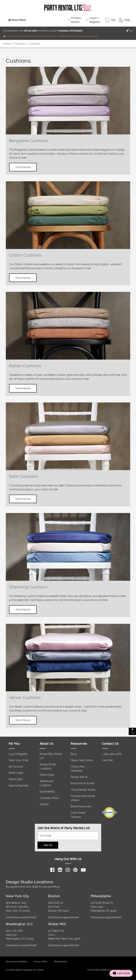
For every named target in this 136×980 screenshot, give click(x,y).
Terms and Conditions (16, 961)
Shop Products (23, 167)
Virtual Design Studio (83, 789)
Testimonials (47, 774)
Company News (49, 798)
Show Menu (18, 20)
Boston (54, 896)
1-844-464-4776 (111, 754)
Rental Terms (60, 961)
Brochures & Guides (83, 783)
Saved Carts (16, 779)
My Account (16, 766)
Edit (131, 31)
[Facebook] (52, 870)
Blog (73, 754)
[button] (121, 973)
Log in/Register (18, 754)
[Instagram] (68, 870)
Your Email (43, 833)
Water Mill (57, 924)
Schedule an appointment (21, 917)
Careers (44, 804)
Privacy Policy (40, 961)
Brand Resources (81, 806)
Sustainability (47, 791)
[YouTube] (83, 870)
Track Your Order (19, 760)
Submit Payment (18, 785)
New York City (17, 896)
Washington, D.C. (20, 924)
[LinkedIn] (60, 870)
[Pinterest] (75, 870)
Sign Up (48, 845)
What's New (16, 772)
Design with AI (79, 777)
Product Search (76, 20)
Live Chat (107, 760)
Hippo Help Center (82, 760)
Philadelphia (101, 896)
